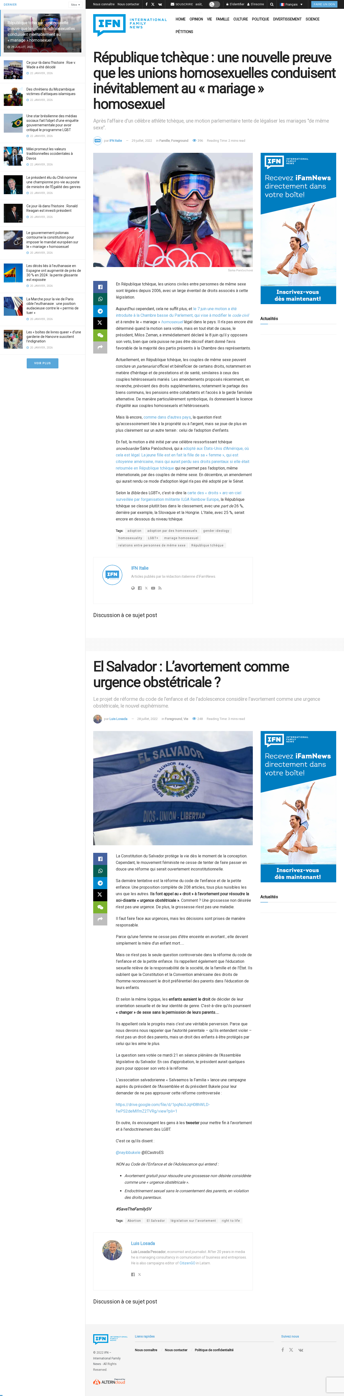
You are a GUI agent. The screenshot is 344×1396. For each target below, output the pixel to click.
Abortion (134, 1221)
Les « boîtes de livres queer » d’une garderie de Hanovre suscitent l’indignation (53, 336)
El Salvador (156, 1221)
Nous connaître (104, 4)
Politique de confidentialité (214, 1350)
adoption (134, 531)
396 (200, 140)
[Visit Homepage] (130, 25)
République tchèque (207, 545)
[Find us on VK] (160, 4)
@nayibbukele (128, 1152)
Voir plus (42, 363)
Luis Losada (118, 719)
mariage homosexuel (181, 538)
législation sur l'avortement (193, 1221)
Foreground (179, 140)
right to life (231, 1221)
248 (200, 719)
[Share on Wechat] (100, 335)
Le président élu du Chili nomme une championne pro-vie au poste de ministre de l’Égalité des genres (53, 182)
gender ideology (216, 531)
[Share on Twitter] (100, 323)
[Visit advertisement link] (298, 228)
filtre (74, 5)
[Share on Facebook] (100, 287)
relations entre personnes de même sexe (152, 545)
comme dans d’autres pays (167, 417)
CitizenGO (187, 1263)
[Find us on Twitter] (153, 4)
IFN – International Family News (107, 1358)
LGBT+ (153, 538)
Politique (260, 19)
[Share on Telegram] (100, 311)
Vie (209, 19)
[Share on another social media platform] (100, 347)
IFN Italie (116, 140)
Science (313, 19)
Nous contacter (128, 4)
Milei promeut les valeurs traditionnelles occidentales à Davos (49, 153)
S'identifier (236, 4)
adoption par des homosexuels (172, 531)
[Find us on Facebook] (147, 4)
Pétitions (184, 32)
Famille (222, 19)
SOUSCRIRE (184, 4)
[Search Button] (271, 4)
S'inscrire (257, 4)
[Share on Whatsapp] (100, 299)
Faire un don (324, 4)
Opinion (196, 19)
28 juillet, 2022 (147, 719)
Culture (240, 19)
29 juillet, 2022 (142, 140)
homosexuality (130, 538)
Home (181, 19)
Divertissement (287, 19)
